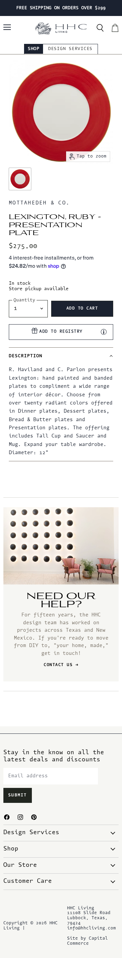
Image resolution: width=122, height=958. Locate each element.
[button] (61, 355)
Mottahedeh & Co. (39, 203)
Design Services (70, 49)
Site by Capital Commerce (87, 941)
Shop (34, 49)
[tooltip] (103, 331)
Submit (17, 795)
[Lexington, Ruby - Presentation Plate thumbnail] (20, 179)
